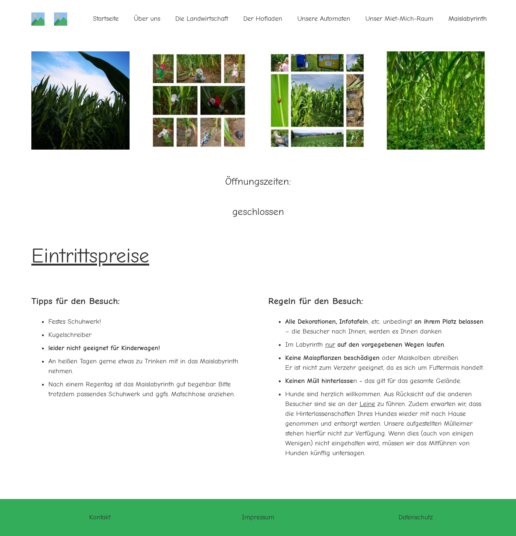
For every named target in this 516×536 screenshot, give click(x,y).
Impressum (258, 517)
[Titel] (38, 19)
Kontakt (100, 517)
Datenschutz (416, 517)
